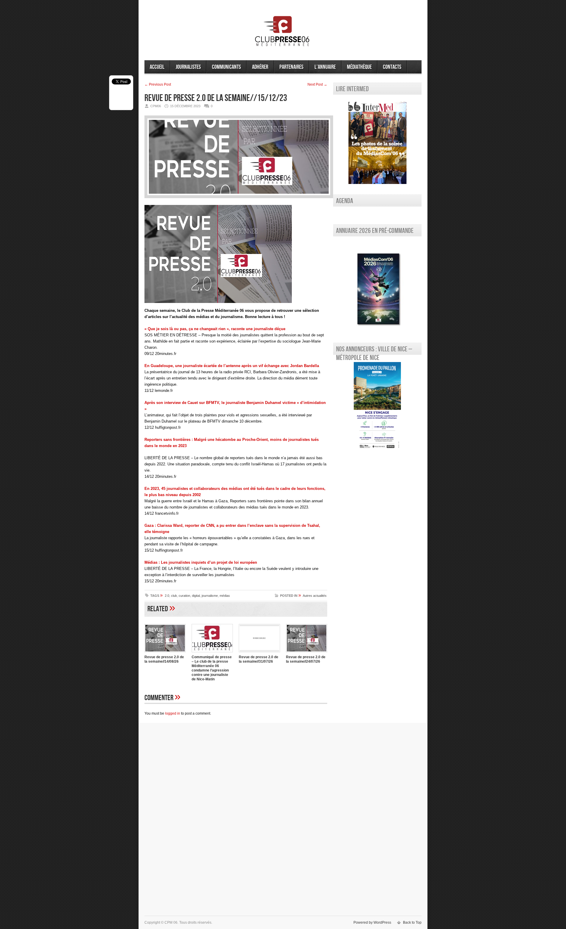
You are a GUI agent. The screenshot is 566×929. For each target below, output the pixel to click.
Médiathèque (359, 67)
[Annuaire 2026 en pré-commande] (377, 288)
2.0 (167, 595)
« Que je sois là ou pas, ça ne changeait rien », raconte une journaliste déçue (214, 329)
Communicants (226, 67)
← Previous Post (157, 84)
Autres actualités (315, 595)
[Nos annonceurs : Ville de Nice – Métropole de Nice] (377, 406)
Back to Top (412, 922)
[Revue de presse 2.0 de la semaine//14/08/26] (165, 653)
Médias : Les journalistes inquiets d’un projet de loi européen (200, 562)
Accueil (157, 67)
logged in (172, 713)
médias (225, 595)
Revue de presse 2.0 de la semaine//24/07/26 (305, 659)
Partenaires (291, 67)
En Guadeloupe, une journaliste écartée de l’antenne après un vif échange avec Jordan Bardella (231, 366)
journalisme (210, 595)
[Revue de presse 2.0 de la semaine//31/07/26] (259, 653)
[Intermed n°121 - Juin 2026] (377, 143)
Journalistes (188, 67)
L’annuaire (325, 67)
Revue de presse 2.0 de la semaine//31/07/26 (258, 659)
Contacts (392, 67)
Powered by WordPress (372, 922)
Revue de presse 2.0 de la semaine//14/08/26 (164, 659)
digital (196, 595)
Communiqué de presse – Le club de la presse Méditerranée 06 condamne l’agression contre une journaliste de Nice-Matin (212, 668)
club (174, 595)
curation (184, 595)
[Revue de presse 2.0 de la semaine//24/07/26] (306, 653)
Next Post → (317, 84)
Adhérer (260, 67)
